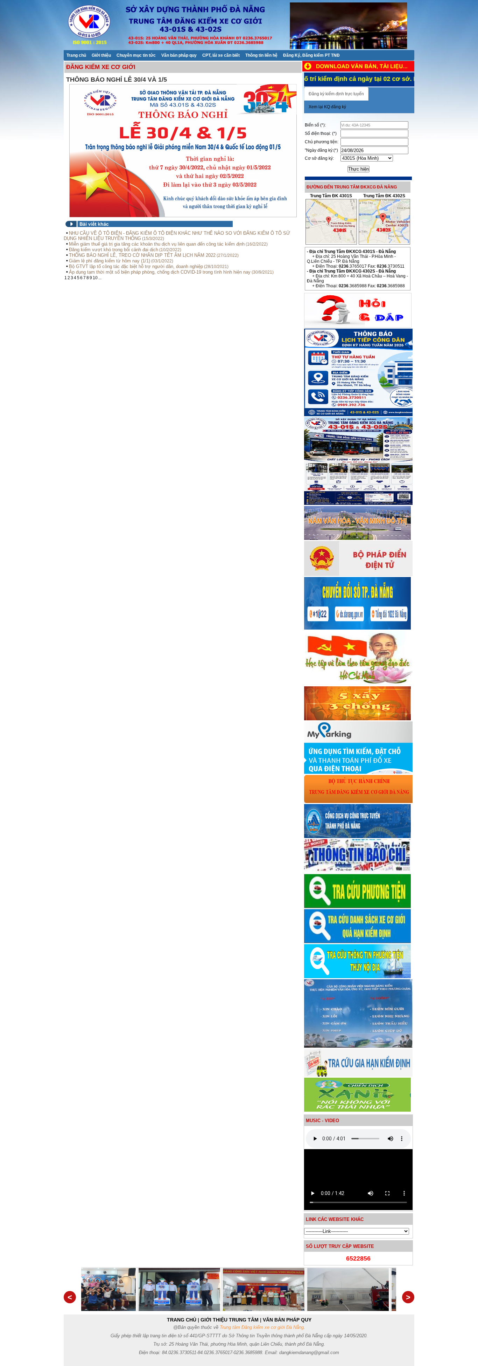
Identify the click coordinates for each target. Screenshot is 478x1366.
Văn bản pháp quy (179, 55)
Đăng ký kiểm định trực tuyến (336, 93)
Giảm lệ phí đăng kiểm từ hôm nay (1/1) (109, 260)
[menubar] (203, 55)
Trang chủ (76, 55)
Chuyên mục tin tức (136, 55)
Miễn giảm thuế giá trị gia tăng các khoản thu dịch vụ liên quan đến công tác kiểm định (157, 244)
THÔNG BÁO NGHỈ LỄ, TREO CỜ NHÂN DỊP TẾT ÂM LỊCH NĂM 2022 (142, 255)
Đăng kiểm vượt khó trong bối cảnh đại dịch (113, 249)
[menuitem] (76, 55)
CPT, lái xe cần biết (221, 55)
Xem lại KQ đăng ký (327, 106)
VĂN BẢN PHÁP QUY (287, 1320)
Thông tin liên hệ (261, 55)
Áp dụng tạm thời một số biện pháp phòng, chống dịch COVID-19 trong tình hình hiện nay (160, 272)
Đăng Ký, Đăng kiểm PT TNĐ (311, 55)
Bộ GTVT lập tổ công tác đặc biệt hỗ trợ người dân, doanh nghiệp (136, 266)
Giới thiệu (101, 55)
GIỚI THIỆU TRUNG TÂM (230, 1320)
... (99, 277)
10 (95, 277)
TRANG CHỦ (181, 1320)
